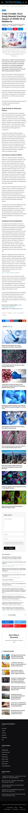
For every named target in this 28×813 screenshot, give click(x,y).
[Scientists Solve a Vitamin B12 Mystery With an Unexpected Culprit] (6, 712)
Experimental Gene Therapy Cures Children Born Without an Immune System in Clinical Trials (14, 407)
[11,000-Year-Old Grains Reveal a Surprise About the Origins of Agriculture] (6, 664)
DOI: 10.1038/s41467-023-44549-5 (11, 272)
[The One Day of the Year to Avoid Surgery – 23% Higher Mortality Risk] (14, 418)
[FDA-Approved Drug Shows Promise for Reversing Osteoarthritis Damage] (6, 657)
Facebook (4, 728)
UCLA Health (20, 312)
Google (11, 308)
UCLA (15, 312)
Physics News (5, 759)
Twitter (3, 730)
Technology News (6, 766)
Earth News (4, 754)
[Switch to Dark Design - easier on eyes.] (23, 2)
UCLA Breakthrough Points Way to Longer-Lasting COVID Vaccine (13, 365)
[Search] (26, 2)
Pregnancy (9, 312)
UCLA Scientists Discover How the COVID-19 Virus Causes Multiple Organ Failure (13, 446)
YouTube (4, 733)
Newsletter (4, 737)
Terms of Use (23, 809)
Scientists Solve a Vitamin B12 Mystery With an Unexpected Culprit (18, 712)
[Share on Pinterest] (15, 29)
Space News (5, 763)
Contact (20, 807)
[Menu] (2, 2)
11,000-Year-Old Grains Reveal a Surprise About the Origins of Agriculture (18, 664)
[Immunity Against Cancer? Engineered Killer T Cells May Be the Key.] (14, 478)
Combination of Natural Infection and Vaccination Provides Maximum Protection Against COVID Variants (13, 386)
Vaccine (4, 315)
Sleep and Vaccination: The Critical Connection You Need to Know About (12, 346)
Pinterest (4, 735)
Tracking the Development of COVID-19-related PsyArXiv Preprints (14, 563)
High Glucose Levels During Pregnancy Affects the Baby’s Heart (12, 506)
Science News (5, 761)
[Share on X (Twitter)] (9, 29)
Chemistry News (6, 752)
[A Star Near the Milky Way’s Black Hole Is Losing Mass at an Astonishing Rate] (6, 704)
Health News (5, 756)
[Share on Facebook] (4, 29)
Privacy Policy (15, 809)
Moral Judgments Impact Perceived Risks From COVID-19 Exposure (13, 575)
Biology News (5, 750)
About (16, 807)
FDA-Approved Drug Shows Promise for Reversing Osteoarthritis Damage (18, 656)
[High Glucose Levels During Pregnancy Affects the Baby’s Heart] (14, 497)
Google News (18, 308)
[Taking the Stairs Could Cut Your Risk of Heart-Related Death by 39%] (6, 688)
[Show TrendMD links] (25, 614)
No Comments (13, 25)
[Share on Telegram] (20, 29)
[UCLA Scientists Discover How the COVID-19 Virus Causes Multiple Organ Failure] (14, 437)
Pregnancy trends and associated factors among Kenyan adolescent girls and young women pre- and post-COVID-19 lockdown (14, 570)
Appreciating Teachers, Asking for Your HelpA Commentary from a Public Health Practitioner (11, 557)
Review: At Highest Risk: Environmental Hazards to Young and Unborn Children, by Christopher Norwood (13, 608)
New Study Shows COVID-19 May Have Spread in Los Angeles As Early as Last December (12, 467)
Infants (4, 312)
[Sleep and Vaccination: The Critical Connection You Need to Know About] (14, 337)
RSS (3, 739)
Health (3, 10)
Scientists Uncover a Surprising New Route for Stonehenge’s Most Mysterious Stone (18, 697)
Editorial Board (7, 809)
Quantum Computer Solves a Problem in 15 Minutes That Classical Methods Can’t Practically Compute (18, 680)
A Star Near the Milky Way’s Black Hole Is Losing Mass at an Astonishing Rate (18, 704)
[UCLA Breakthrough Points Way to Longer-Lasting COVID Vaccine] (14, 356)
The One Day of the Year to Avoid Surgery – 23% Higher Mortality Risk (13, 427)
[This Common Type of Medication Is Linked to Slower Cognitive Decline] (6, 672)
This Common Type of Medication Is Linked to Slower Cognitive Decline (18, 672)
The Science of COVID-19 (7, 579)
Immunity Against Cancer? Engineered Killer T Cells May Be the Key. (14, 487)
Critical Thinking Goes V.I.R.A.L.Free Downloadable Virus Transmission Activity (14, 584)
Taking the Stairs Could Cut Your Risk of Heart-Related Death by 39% (18, 688)
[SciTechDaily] (13, 2)
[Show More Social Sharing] (24, 29)
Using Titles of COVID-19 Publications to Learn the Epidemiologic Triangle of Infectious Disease (12, 603)
